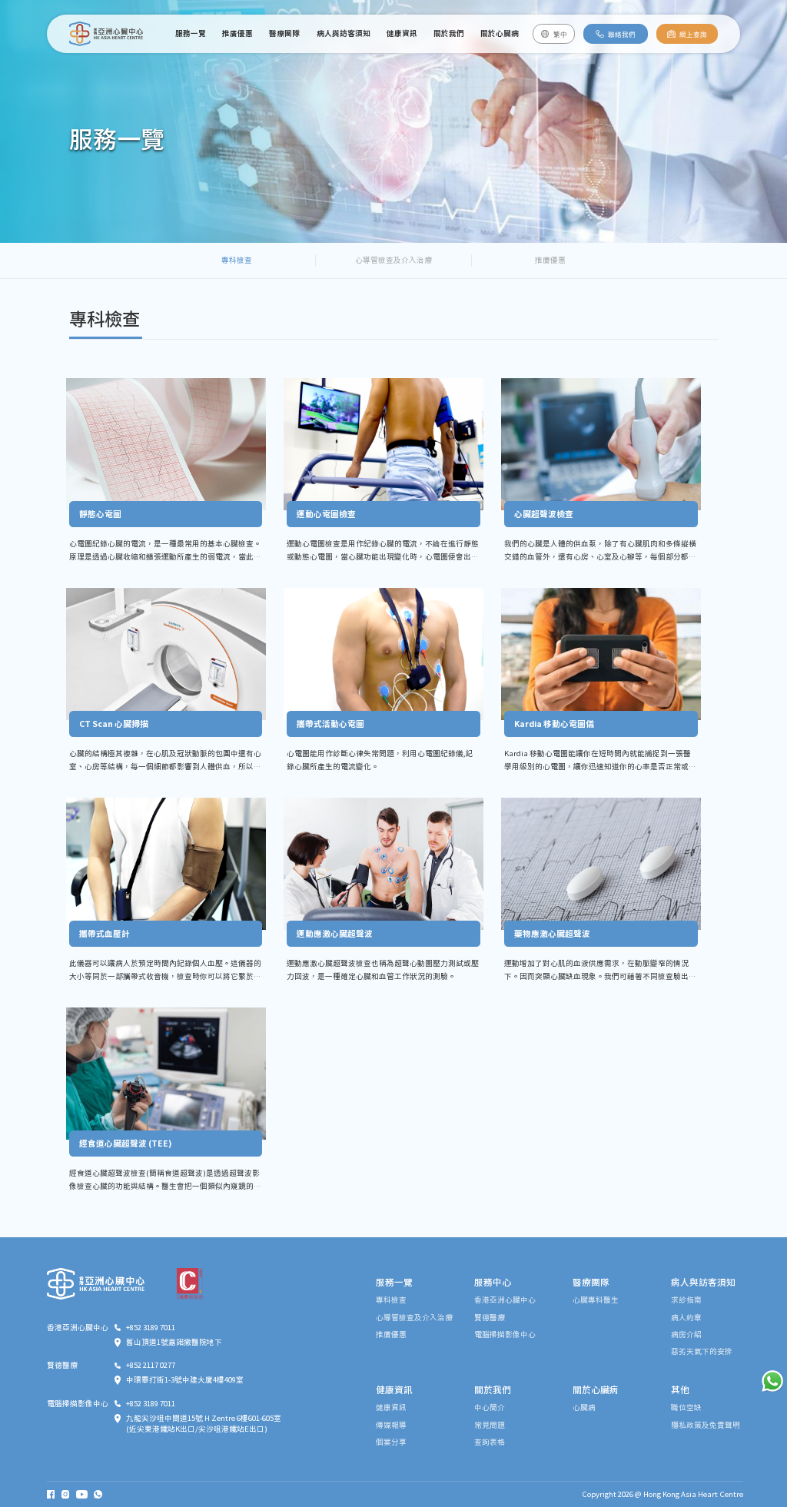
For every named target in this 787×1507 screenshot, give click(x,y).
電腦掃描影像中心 (505, 1334)
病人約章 (686, 1318)
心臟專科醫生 (596, 1300)
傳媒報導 (391, 1425)
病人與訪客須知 (343, 33)
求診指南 (686, 1300)
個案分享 (391, 1442)
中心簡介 (489, 1407)
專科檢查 (236, 259)
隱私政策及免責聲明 (705, 1425)
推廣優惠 (237, 33)
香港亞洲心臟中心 (505, 1300)
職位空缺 (686, 1407)
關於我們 (448, 33)
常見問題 (489, 1425)
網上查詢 (693, 34)
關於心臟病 (499, 33)
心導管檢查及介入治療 (393, 259)
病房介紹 (686, 1334)
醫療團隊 (284, 33)
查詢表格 (489, 1442)
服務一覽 (190, 33)
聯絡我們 (622, 34)
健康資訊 (402, 33)
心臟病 (584, 1407)
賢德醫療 (489, 1318)
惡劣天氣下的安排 (701, 1351)
